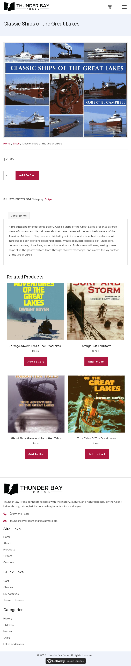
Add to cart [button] (35, 361)
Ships (16, 143)
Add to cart (27, 175)
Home (7, 143)
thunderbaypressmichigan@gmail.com (33, 521)
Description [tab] (19, 215)
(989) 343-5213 (19, 513)
